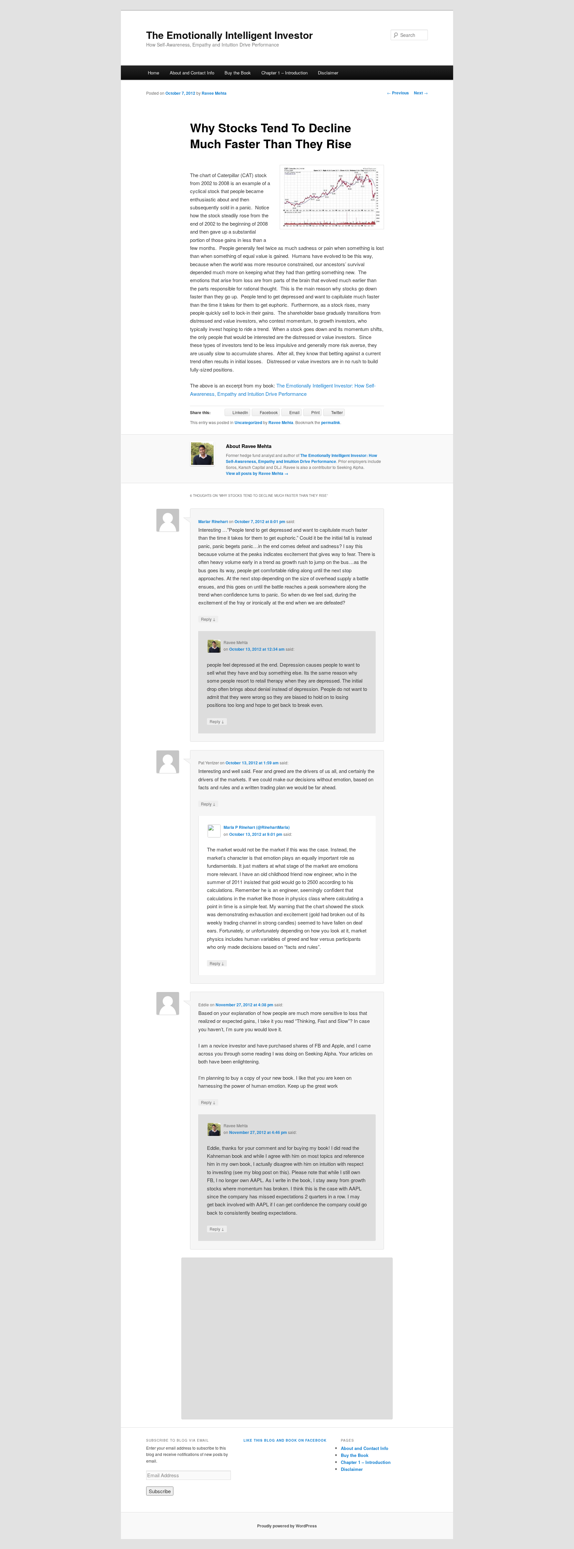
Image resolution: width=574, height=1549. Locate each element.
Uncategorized (248, 422)
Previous (398, 93)
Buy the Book (238, 72)
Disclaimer (328, 72)
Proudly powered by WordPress (287, 1526)
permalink (330, 422)
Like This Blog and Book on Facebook (285, 1440)
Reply (208, 619)
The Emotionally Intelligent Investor (229, 35)
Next (421, 93)
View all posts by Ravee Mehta (257, 473)
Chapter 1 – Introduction (284, 72)
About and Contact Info (192, 72)
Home (153, 72)
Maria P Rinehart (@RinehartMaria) (257, 827)
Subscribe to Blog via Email (177, 1440)
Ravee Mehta (214, 93)
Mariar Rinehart (213, 521)
